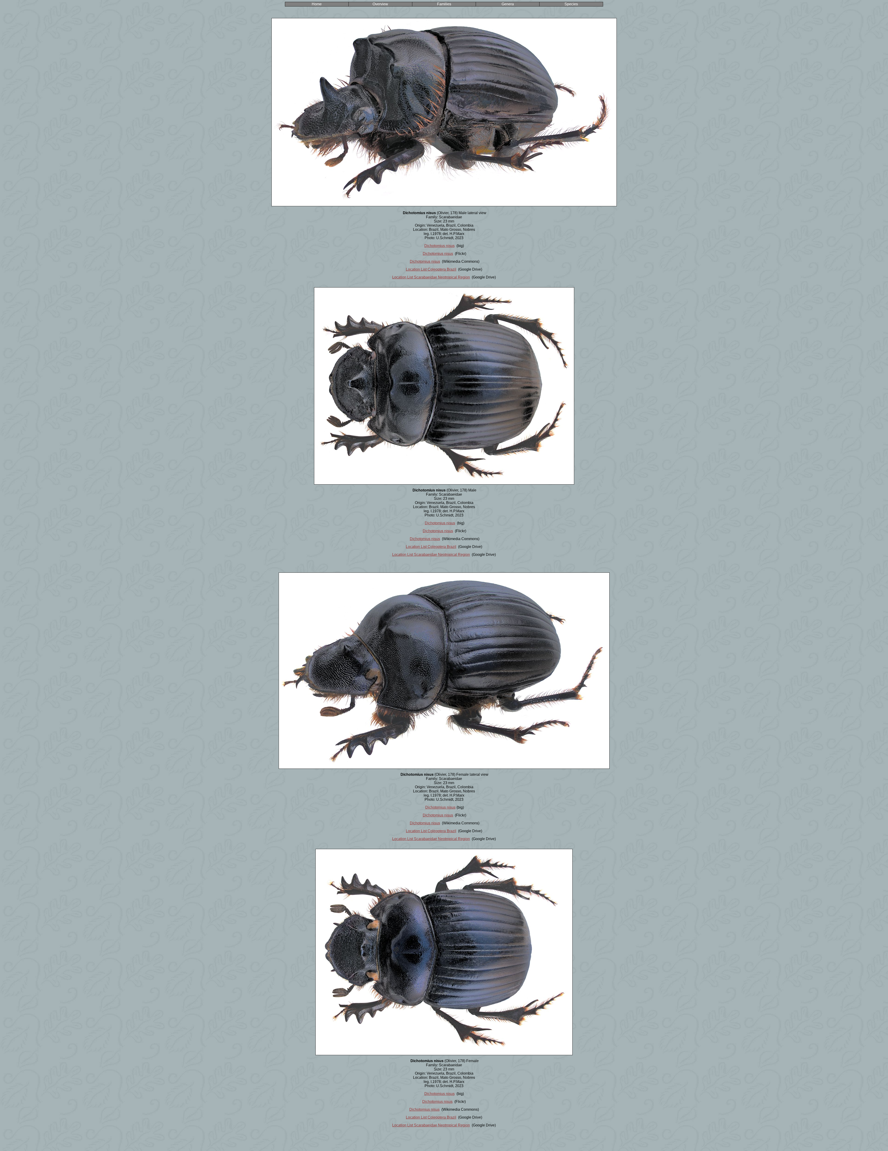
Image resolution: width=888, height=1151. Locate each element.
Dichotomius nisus (439, 246)
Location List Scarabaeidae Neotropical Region (431, 277)
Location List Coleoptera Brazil (431, 269)
